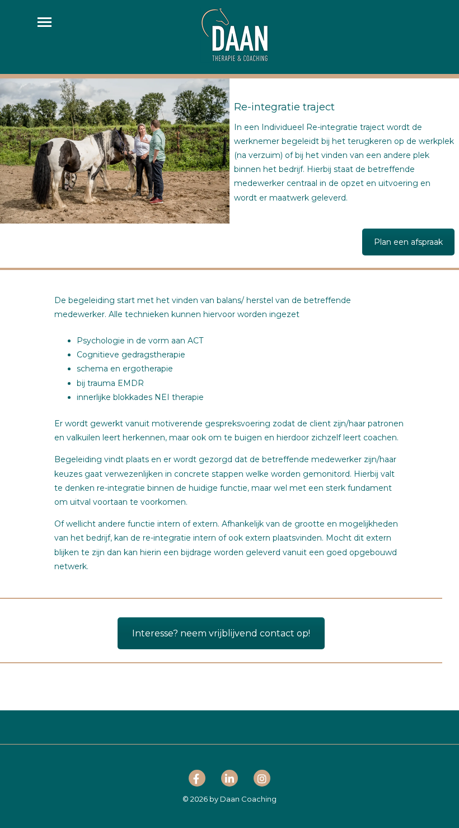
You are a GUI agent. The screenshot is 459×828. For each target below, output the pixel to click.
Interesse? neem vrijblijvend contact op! (221, 633)
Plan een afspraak (408, 242)
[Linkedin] (229, 780)
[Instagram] (262, 780)
